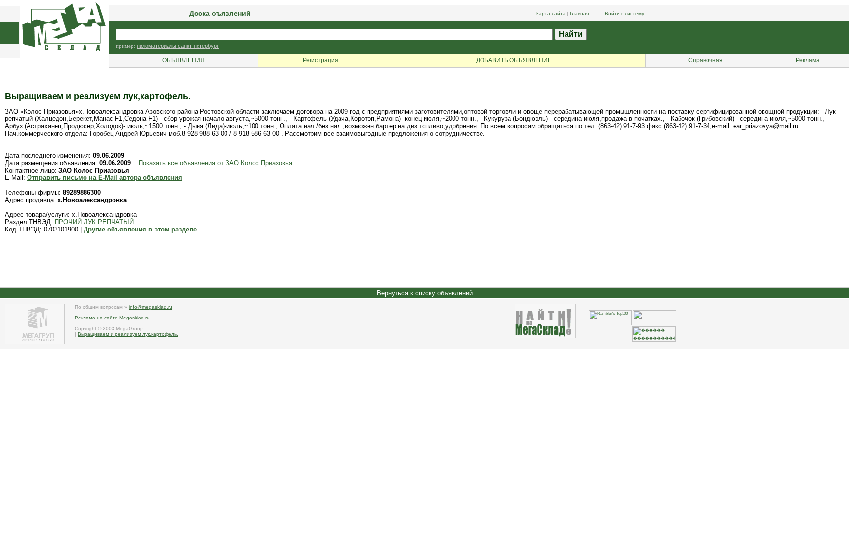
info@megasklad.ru (150, 307)
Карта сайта (551, 13)
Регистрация (320, 60)
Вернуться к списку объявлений (425, 293)
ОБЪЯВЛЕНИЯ (183, 60)
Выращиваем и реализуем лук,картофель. (128, 334)
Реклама (808, 60)
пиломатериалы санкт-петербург (178, 46)
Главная (579, 13)
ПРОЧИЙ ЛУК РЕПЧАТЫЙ (94, 222)
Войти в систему (624, 13)
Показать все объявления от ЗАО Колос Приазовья (215, 163)
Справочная (705, 60)
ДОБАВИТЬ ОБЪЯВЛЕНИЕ (514, 60)
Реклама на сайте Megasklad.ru (112, 317)
